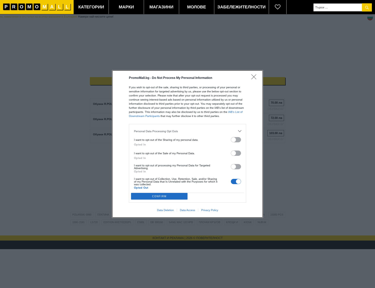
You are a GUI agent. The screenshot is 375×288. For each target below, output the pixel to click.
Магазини (161, 6)
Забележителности (241, 6)
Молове (196, 6)
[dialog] (187, 144)
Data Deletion (165, 210)
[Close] (255, 78)
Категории (91, 6)
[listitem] (187, 131)
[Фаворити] (278, 7)
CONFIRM (159, 196)
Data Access (187, 210)
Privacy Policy (209, 210)
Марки (126, 6)
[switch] (236, 139)
